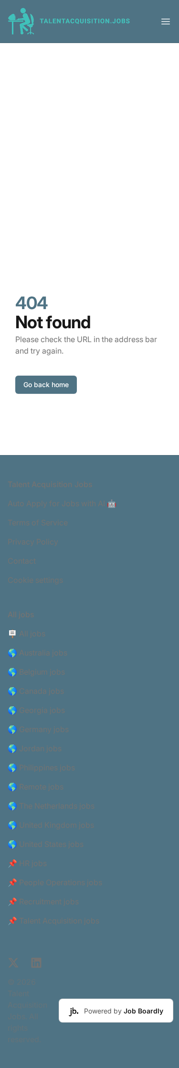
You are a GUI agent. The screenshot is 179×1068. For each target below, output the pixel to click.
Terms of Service (38, 522)
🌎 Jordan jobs (35, 748)
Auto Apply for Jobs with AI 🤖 (62, 503)
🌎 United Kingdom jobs (51, 825)
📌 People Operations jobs (55, 882)
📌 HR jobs (27, 863)
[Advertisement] (89, 137)
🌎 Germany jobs (38, 729)
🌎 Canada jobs (36, 691)
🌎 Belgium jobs (36, 672)
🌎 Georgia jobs (36, 710)
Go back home (46, 384)
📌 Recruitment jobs (43, 901)
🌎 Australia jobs (37, 652)
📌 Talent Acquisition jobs (53, 920)
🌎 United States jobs (46, 844)
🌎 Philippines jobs (41, 767)
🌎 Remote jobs (35, 786)
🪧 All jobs (26, 633)
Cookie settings (35, 580)
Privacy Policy (33, 541)
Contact (22, 561)
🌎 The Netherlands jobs (51, 806)
